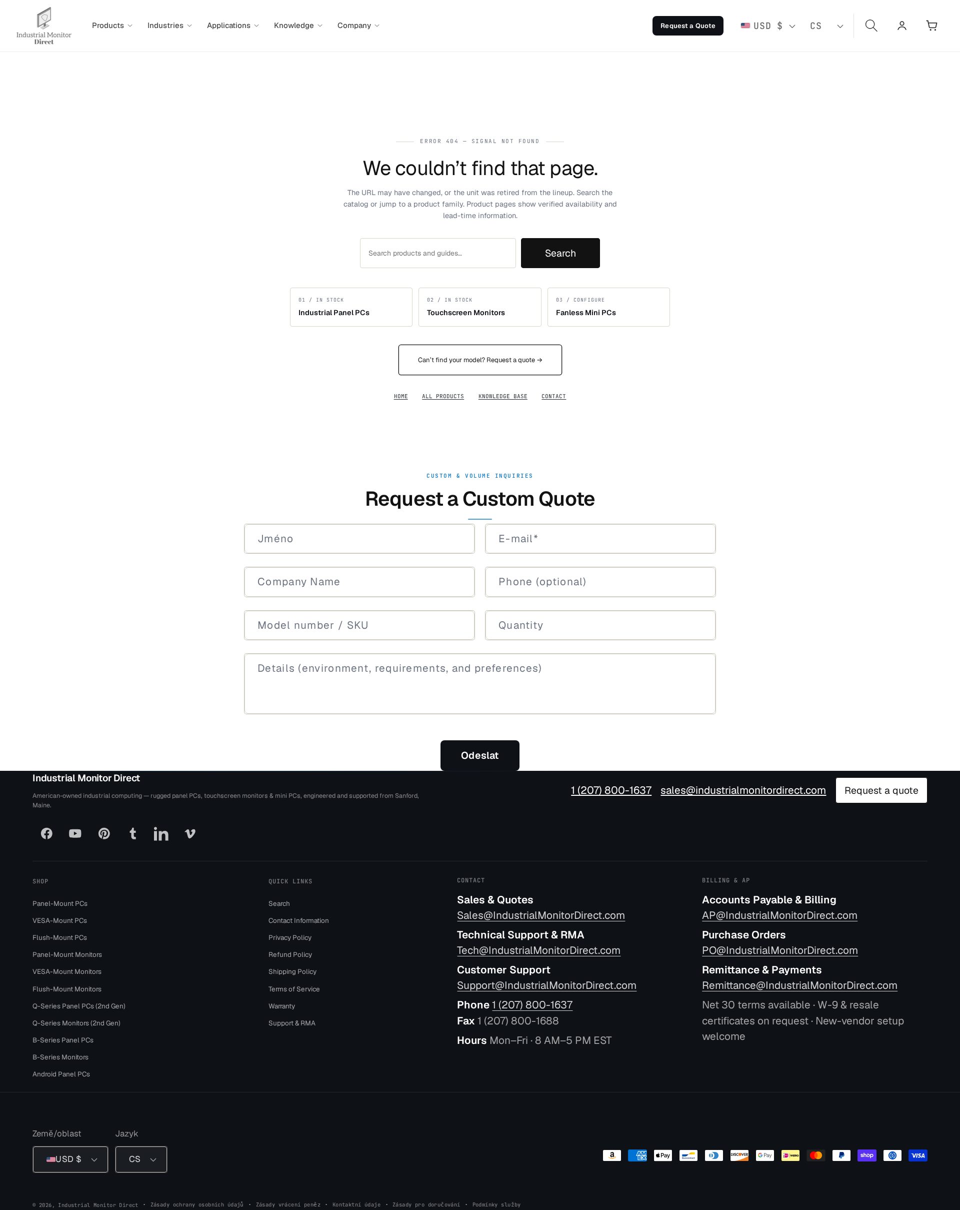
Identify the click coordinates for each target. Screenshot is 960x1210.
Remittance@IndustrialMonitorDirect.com (800, 985)
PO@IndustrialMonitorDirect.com (780, 950)
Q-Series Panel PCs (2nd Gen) (79, 1005)
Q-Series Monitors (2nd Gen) (76, 1022)
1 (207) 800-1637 (611, 790)
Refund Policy (290, 954)
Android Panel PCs (61, 1073)
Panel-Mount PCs (60, 902)
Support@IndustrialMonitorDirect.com (546, 985)
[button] (112, 25)
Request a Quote (688, 26)
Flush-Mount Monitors (67, 988)
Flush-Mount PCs (59, 937)
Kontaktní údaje (356, 1203)
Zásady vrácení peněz (288, 1203)
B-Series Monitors (60, 1056)
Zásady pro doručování (426, 1203)
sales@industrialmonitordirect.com (743, 790)
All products (443, 396)
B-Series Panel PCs (63, 1039)
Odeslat (479, 755)
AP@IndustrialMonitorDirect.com (780, 915)
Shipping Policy (292, 971)
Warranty (281, 1005)
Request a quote (881, 790)
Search (560, 253)
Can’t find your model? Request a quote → (480, 360)
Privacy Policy (290, 937)
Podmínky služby (496, 1203)
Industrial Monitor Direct (86, 778)
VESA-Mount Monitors (67, 971)
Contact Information (298, 919)
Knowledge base (503, 396)
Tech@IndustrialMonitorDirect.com (538, 950)
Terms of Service (294, 988)
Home (401, 396)
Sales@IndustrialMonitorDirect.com (541, 915)
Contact (554, 396)
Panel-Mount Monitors (67, 954)
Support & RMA (292, 1022)
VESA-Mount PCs (59, 919)
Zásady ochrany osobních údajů (197, 1203)
